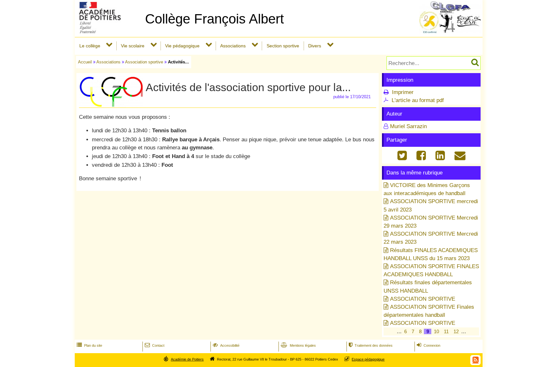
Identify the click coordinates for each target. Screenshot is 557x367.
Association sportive (144, 62)
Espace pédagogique (368, 359)
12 (456, 331)
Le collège (89, 45)
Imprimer (403, 92)
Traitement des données (371, 345)
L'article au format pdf (418, 100)
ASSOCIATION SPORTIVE (422, 299)
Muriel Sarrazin (408, 126)
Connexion (428, 345)
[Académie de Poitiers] (108, 31)
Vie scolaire (132, 45)
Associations (233, 45)
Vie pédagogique (182, 45)
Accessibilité (226, 345)
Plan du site (89, 345)
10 (436, 331)
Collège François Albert (214, 18)
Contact (154, 345)
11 (446, 331)
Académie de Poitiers (187, 359)
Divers (314, 45)
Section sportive (283, 45)
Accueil (85, 62)
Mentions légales (298, 345)
